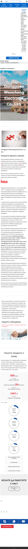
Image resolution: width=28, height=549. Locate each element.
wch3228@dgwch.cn (7, 538)
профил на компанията (11, 62)
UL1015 (24, 44)
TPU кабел (24, 25)
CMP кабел (24, 36)
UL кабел (23, 12)
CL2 (22, 51)
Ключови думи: (23, 10)
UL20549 (23, 49)
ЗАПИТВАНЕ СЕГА (7, 526)
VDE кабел (24, 42)
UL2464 (24, 45)
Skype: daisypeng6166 (7, 541)
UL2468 (24, 48)
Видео (10, 6)
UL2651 (24, 46)
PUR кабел (24, 26)
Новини (24, 4)
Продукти (17, 4)
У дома (4, 4)
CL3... (25, 51)
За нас (10, 4)
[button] (14, 458)
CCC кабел (24, 41)
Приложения (4, 6)
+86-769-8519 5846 (7, 543)
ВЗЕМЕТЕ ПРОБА (14, 58)
